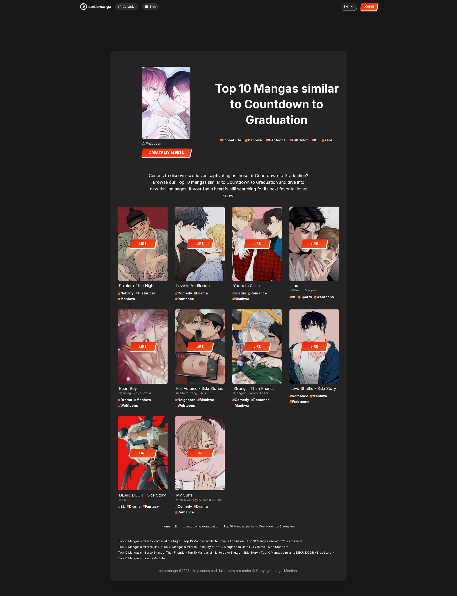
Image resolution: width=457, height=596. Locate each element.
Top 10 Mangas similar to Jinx (138, 547)
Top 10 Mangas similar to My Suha (141, 558)
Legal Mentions (286, 571)
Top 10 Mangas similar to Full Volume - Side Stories (249, 547)
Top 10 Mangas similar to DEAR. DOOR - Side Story (296, 552)
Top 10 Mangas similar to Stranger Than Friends (151, 552)
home (167, 526)
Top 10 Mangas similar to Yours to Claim (274, 541)
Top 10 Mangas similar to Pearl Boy (186, 547)
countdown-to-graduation (201, 526)
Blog (153, 6)
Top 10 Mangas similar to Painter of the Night (149, 541)
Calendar (129, 6)
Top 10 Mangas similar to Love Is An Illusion (213, 541)
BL (177, 526)
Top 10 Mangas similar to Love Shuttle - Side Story (222, 552)
